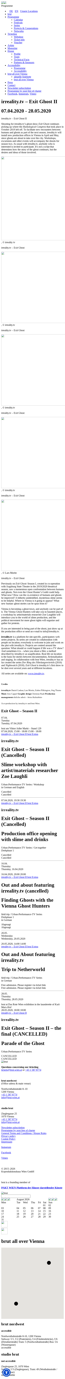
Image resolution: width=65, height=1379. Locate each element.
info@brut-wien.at (10, 1097)
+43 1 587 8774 (33, 1070)
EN (16, 11)
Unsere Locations (29, 11)
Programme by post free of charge (18, 1130)
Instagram (23, 93)
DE (11, 11)
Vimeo (33, 93)
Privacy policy (8, 1136)
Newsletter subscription (13, 1127)
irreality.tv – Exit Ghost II (14, 734)
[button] (49, 1263)
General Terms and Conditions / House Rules (23, 1133)
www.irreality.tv (36, 673)
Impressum (6, 1141)
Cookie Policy (8, 1139)
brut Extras (32, 734)
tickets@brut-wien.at (11, 1070)
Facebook (12, 93)
